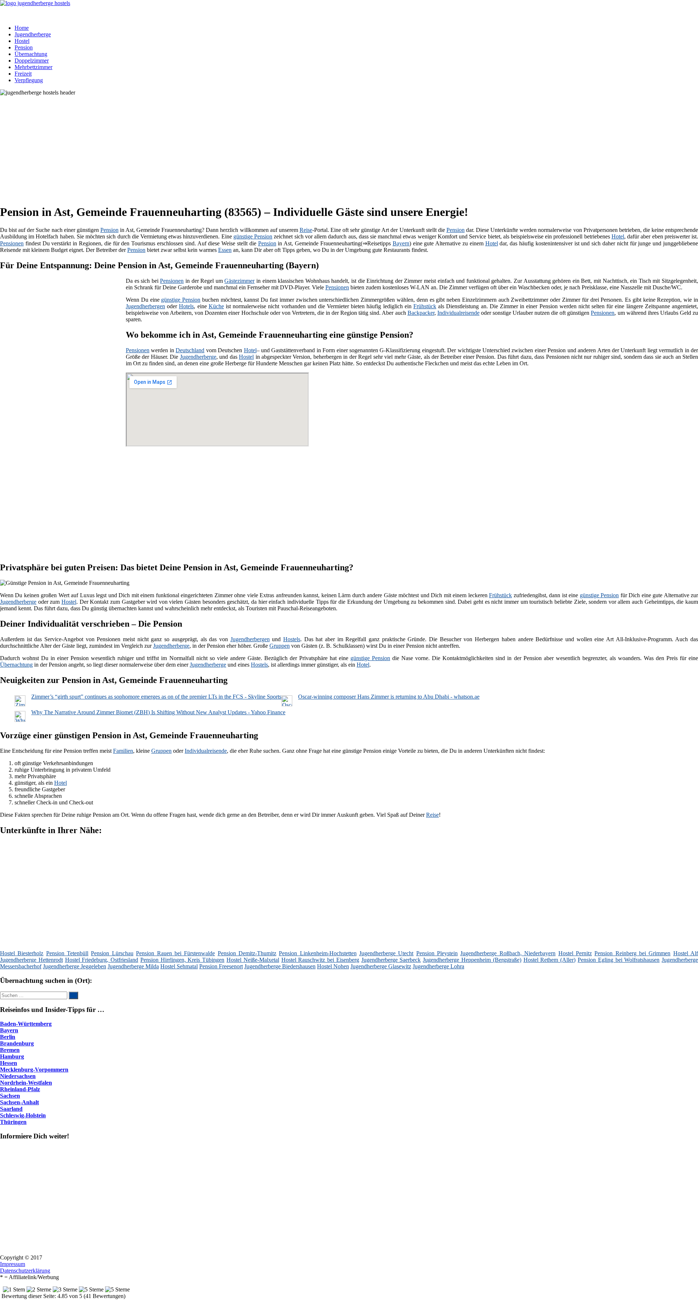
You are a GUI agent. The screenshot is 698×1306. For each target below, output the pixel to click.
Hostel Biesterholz (21, 953)
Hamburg (12, 1056)
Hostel (22, 41)
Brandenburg (17, 1043)
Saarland (11, 1109)
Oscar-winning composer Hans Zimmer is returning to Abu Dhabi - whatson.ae (389, 697)
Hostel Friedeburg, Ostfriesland (102, 960)
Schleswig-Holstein (23, 1115)
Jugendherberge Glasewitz (380, 966)
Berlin (7, 1037)
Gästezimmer (239, 281)
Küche (216, 306)
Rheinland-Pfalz (20, 1089)
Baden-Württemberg (26, 1024)
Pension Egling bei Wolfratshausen (618, 960)
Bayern (401, 243)
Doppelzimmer (32, 60)
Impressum (12, 1264)
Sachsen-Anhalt (19, 1102)
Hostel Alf (685, 953)
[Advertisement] (223, 147)
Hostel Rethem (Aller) (550, 960)
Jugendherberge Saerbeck (391, 960)
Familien (123, 751)
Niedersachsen (18, 1076)
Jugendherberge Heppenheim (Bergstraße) (472, 960)
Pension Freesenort (221, 966)
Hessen (8, 1063)
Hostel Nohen (333, 966)
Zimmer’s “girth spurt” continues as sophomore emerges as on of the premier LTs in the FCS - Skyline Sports (156, 697)
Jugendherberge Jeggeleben (74, 966)
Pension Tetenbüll (67, 953)
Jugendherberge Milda (133, 966)
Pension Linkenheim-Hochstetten (317, 953)
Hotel (617, 236)
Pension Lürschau (112, 953)
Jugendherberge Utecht (386, 953)
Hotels (186, 306)
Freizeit (23, 74)
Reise (306, 230)
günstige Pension (252, 236)
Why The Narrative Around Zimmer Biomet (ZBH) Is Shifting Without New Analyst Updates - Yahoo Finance (158, 712)
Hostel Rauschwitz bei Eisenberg (320, 960)
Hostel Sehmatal (179, 966)
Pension (24, 47)
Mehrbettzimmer (33, 67)
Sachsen (10, 1096)
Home (22, 28)
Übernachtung (31, 54)
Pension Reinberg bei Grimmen (632, 953)
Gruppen (279, 646)
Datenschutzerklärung (25, 1270)
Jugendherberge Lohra (438, 966)
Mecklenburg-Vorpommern (34, 1069)
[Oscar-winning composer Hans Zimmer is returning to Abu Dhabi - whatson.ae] (286, 704)
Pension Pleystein (437, 953)
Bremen (10, 1050)
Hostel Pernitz (575, 953)
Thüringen (13, 1122)
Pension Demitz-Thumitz (247, 953)
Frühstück (424, 306)
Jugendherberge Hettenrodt (31, 960)
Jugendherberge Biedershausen (280, 966)
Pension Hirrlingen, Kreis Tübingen (182, 960)
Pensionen (12, 243)
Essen (225, 250)
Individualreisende (458, 313)
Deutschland (190, 350)
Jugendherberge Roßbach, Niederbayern (507, 953)
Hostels (291, 639)
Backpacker (421, 313)
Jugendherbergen (145, 306)
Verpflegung (29, 80)
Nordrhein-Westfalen (26, 1083)
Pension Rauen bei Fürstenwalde (175, 953)
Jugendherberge (33, 34)
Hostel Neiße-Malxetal (252, 960)
